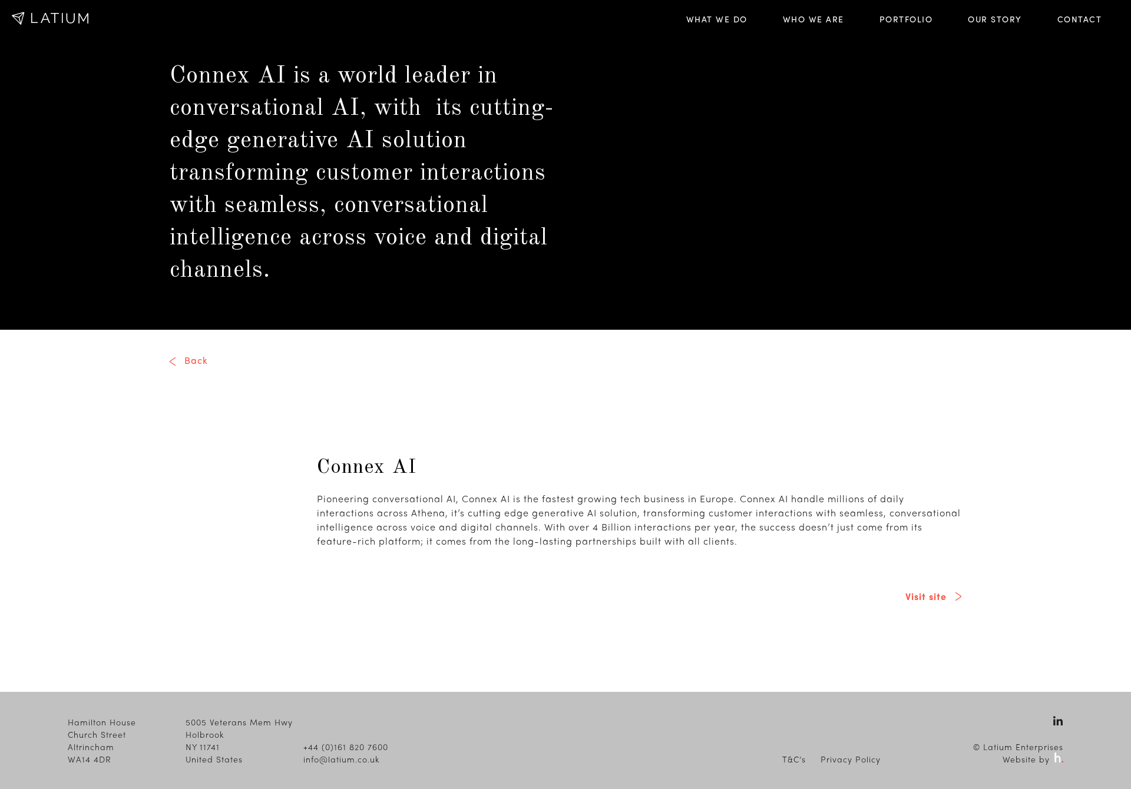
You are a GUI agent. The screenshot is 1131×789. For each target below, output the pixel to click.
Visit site (926, 596)
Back (196, 360)
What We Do (717, 19)
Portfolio (906, 19)
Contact (1079, 19)
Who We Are (813, 19)
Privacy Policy (851, 759)
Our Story (995, 19)
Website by (1028, 759)
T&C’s (794, 759)
